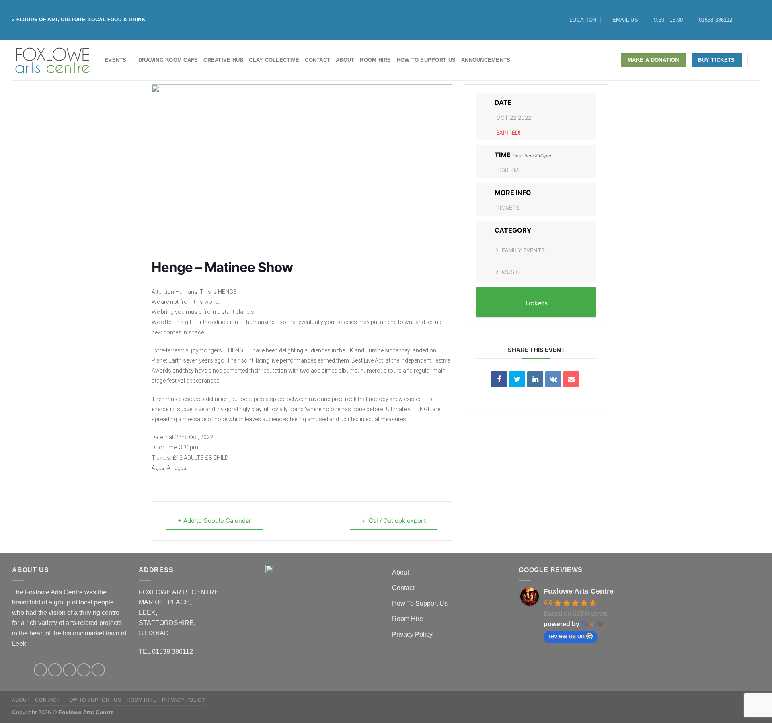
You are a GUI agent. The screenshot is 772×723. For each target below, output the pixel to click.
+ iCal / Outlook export (393, 520)
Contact (317, 60)
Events (116, 60)
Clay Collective (274, 60)
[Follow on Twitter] (756, 20)
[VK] (553, 379)
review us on (566, 636)
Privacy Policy (412, 634)
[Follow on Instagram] (748, 20)
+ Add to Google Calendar (214, 520)
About (345, 60)
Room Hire (375, 60)
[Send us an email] (83, 669)
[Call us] (98, 669)
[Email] (571, 379)
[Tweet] (517, 379)
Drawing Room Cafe (168, 60)
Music (511, 271)
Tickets (507, 207)
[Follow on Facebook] (740, 20)
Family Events (523, 250)
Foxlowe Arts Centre (579, 591)
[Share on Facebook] (499, 379)
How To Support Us (426, 60)
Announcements (485, 60)
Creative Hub (223, 60)
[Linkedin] (535, 379)
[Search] (757, 60)
